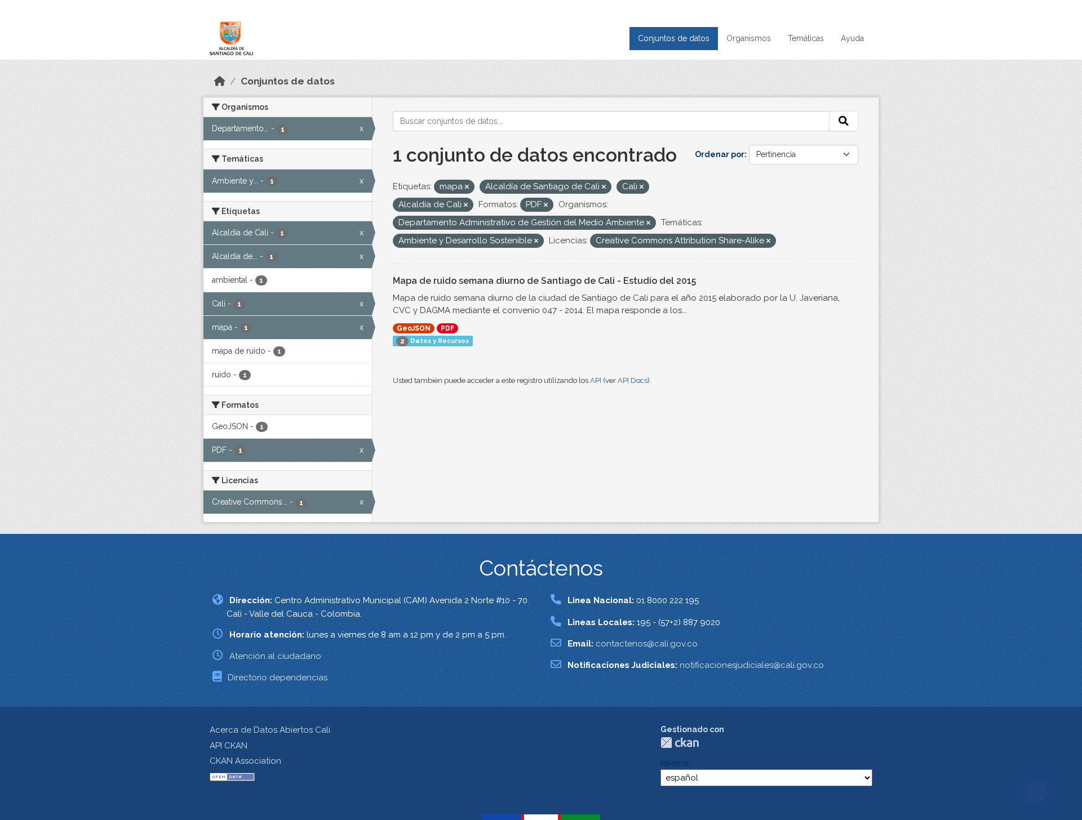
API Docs (633, 380)
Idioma (674, 763)
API (595, 380)
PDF (447, 328)
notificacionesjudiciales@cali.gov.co (752, 665)
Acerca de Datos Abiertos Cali (270, 730)
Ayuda (852, 38)
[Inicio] (219, 81)
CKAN (679, 742)
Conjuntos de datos (673, 38)
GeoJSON (414, 328)
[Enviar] (843, 121)
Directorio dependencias (277, 677)
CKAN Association (245, 761)
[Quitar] (467, 187)
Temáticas (806, 38)
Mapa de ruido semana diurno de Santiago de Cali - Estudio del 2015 (544, 280)
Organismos (748, 38)
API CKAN (228, 746)
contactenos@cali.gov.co (647, 644)
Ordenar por (719, 154)
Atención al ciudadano (275, 656)
